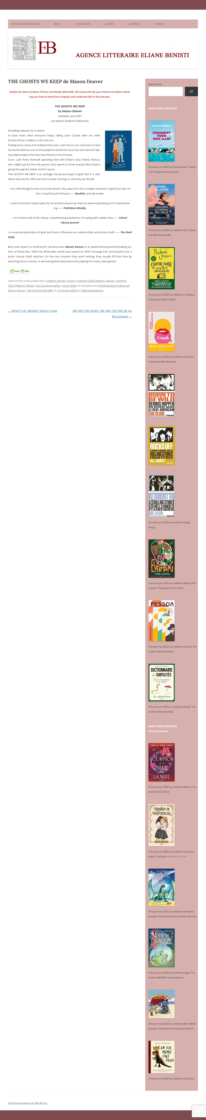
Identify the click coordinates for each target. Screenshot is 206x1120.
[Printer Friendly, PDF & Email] (19, 271)
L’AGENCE (134, 24)
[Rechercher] (191, 91)
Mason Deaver (16, 290)
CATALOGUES (83, 24)
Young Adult (69, 285)
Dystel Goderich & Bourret (113, 285)
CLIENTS (109, 24)
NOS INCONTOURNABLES (25, 24)
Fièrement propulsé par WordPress (27, 1103)
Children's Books (56, 281)
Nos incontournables (48, 285)
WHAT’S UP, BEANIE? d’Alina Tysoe (32, 311)
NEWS (57, 24)
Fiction (71, 281)
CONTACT (160, 24)
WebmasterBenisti (92, 290)
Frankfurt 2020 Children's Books (95, 281)
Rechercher (155, 84)
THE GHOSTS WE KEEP (40, 290)
